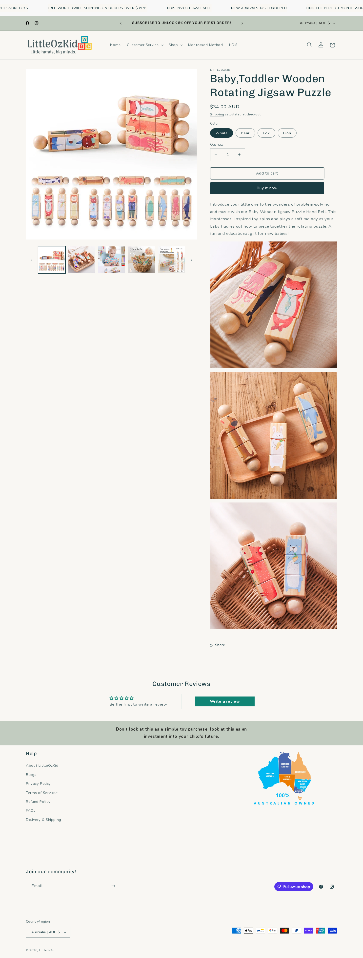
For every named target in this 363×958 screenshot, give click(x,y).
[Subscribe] (113, 886)
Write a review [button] (225, 701)
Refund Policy (38, 801)
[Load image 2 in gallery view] (81, 260)
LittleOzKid (47, 950)
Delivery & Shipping (43, 819)
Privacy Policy (38, 783)
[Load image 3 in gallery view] (111, 260)
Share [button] (220, 644)
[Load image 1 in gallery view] (51, 260)
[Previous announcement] (120, 23)
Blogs (31, 774)
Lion (287, 132)
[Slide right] (191, 259)
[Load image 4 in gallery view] (141, 260)
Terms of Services (42, 792)
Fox (266, 132)
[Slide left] (31, 259)
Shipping (217, 114)
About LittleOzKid (42, 765)
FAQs (31, 810)
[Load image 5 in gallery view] (171, 260)
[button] (145, 45)
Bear (245, 132)
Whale (222, 132)
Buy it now (267, 188)
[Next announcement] (242, 23)
